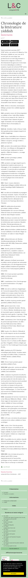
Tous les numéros (13, 548)
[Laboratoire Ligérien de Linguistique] (15, 560)
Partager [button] (14, 45)
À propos (6, 492)
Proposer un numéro (9, 494)
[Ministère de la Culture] (5, 560)
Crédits (5, 502)
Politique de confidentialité (10, 501)
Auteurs (5, 509)
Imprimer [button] (15, 41)
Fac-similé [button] (6, 41)
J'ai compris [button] (13, 573)
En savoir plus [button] (6, 570)
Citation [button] (5, 45)
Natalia (6, 35)
